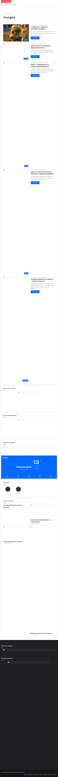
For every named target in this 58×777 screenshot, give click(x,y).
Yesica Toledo (34, 25)
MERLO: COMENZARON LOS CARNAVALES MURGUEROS (40, 66)
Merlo (25, 774)
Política (40, 774)
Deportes (54, 774)
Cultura (49, 774)
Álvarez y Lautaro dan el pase (41, 633)
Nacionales (35, 774)
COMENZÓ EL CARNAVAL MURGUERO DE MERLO (39, 28)
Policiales (45, 774)
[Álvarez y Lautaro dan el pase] (42, 579)
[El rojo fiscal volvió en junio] (15, 533)
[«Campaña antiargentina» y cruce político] (42, 511)
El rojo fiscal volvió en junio (12, 542)
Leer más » (35, 38)
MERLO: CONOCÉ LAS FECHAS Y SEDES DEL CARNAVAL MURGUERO (42, 173)
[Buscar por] (56, 5)
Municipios (30, 774)
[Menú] (1, 5)
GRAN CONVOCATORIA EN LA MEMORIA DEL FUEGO (41, 47)
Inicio (5, 13)
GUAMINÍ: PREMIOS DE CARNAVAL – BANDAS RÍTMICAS (42, 280)
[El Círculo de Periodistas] (11, 4)
